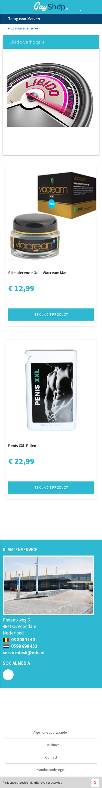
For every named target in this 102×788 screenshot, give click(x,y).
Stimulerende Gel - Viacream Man (37, 272)
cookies (57, 782)
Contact (51, 757)
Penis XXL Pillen (22, 445)
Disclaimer (51, 745)
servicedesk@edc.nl (24, 653)
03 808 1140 (22, 640)
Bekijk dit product (51, 314)
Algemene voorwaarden (51, 732)
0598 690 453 (23, 646)
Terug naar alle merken (22, 28)
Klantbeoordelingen (51, 769)
